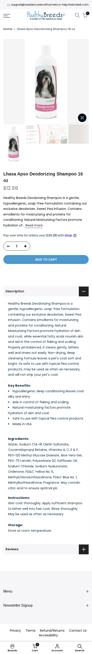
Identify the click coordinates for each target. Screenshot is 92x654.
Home (7, 29)
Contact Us (78, 630)
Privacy (15, 630)
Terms (30, 630)
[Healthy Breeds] (46, 16)
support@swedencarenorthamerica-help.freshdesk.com (50, 4)
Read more (34, 225)
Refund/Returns (52, 630)
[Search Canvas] (77, 16)
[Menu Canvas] (12, 16)
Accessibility (48, 635)
